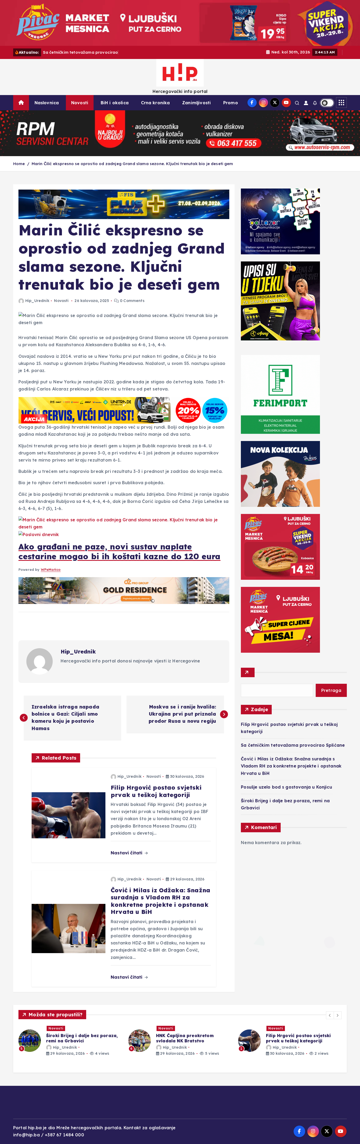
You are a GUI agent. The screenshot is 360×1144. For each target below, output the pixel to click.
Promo (230, 102)
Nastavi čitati (127, 852)
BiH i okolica (115, 102)
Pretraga (331, 690)
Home (19, 163)
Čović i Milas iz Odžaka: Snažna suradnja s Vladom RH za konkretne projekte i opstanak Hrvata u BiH (291, 766)
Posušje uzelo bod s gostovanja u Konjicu (286, 787)
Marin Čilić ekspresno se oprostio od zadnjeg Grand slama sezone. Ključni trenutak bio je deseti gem (132, 163)
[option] (70, 1040)
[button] (330, 1015)
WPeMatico (51, 569)
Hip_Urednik (37, 300)
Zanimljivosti (196, 102)
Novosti (79, 102)
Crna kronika (155, 102)
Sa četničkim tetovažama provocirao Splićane (293, 745)
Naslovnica (47, 102)
